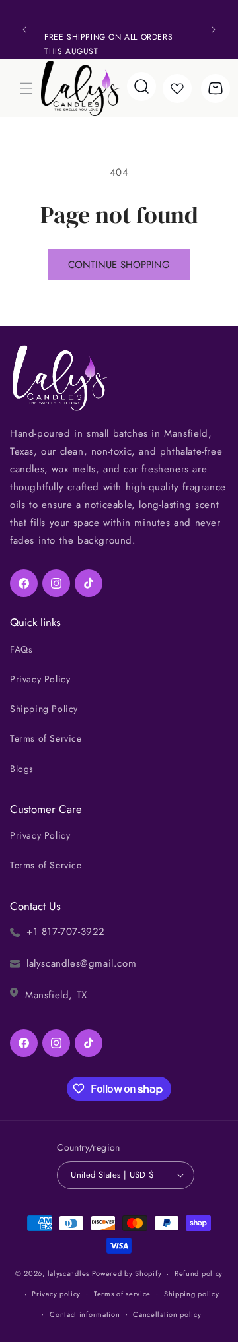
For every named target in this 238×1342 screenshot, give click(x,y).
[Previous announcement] (24, 29)
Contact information (85, 1314)
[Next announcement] (213, 29)
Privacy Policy (40, 679)
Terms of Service (46, 738)
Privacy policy (56, 1294)
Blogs (22, 768)
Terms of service (122, 1294)
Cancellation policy (167, 1314)
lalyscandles (68, 1273)
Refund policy (199, 1273)
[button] (26, 88)
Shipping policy (191, 1294)
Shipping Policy (44, 708)
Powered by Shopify (127, 1273)
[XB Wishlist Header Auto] (177, 88)
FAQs (21, 649)
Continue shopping (119, 264)
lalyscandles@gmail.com (81, 963)
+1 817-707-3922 (65, 931)
